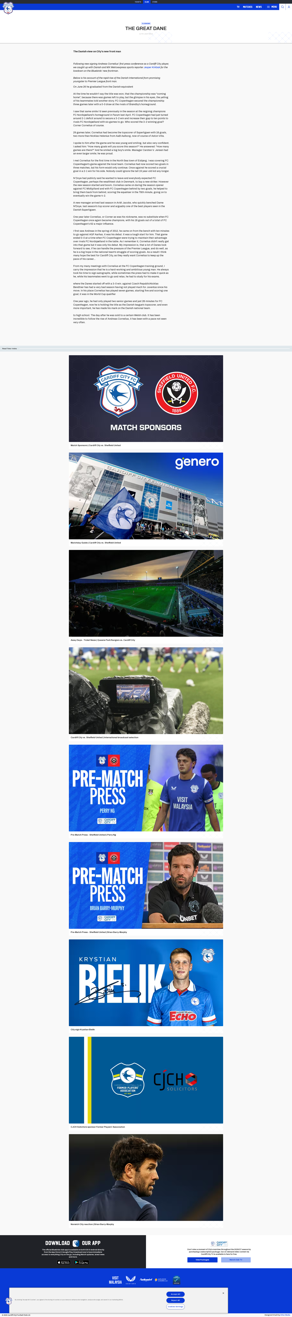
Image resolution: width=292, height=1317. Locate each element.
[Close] (223, 1293)
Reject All (175, 1300)
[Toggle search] (282, 7)
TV (238, 6)
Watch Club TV (235, 1260)
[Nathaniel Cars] (146, 1280)
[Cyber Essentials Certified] (176, 1280)
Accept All (175, 1294)
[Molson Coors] (161, 1280)
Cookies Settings (175, 1307)
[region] (118, 1300)
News (259, 6)
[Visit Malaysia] (115, 1280)
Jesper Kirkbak (152, 67)
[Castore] (130, 1280)
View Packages (202, 1260)
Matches (247, 6)
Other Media (285, 1315)
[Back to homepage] (8, 8)
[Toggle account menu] (289, 7)
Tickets (138, 2)
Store (154, 2)
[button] (8, 1301)
